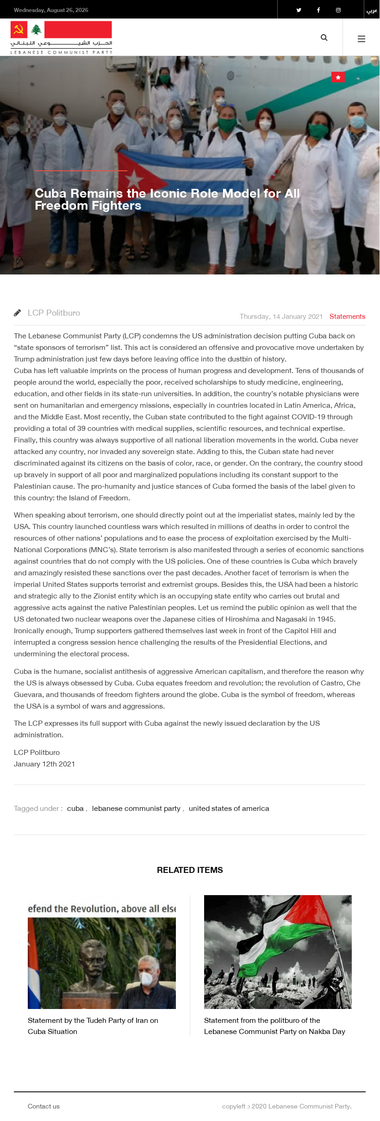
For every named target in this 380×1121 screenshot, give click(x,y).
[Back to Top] (356, 1080)
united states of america (229, 807)
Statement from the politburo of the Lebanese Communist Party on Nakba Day (274, 1024)
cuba (75, 807)
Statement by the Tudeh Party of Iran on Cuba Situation (93, 1024)
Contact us (44, 1105)
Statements (348, 315)
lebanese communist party (136, 807)
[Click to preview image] (190, 155)
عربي (372, 9)
